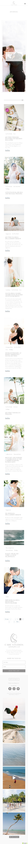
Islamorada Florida (17, 454)
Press (14, 133)
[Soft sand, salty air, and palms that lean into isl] (14, 824)
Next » (18, 621)
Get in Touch (14, 679)
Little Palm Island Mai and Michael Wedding (14, 193)
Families (7, 596)
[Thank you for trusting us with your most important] (14, 778)
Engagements (8, 233)
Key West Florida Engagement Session (13, 238)
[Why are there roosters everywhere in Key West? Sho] (14, 709)
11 (14, 621)
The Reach (15, 406)
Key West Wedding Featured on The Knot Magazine (13, 138)
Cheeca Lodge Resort (10, 547)
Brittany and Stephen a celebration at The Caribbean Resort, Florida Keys (13, 460)
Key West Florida (9, 133)
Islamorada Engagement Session (13, 514)
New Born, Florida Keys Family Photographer (12, 601)
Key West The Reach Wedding (12, 413)
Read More (7, 150)
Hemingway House (9, 347)
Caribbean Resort (9, 454)
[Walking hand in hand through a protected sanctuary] (14, 732)
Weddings (7, 188)
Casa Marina (8, 290)
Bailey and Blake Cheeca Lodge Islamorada (11, 555)
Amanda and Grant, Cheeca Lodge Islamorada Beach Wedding (14, 56)
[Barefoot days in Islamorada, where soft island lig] (14, 801)
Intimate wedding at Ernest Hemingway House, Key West (13, 354)
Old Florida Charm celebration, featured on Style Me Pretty (14, 295)
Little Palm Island (16, 186)
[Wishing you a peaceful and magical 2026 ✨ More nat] (14, 755)
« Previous (6, 619)
